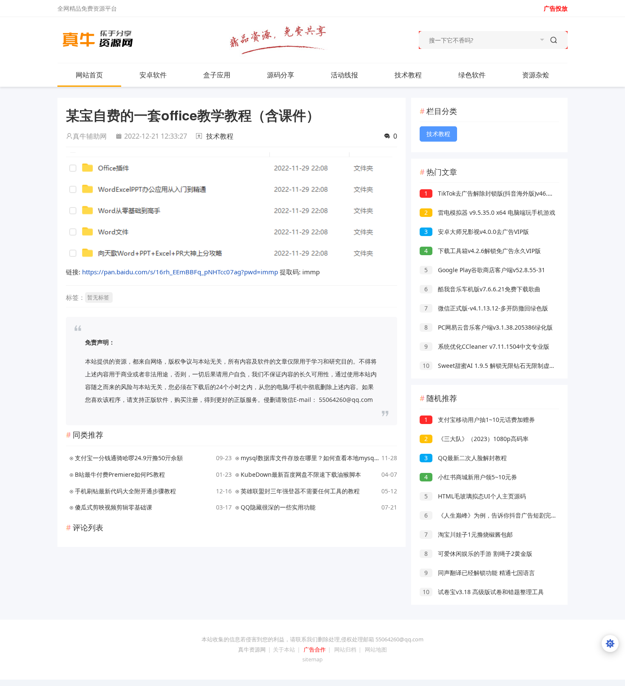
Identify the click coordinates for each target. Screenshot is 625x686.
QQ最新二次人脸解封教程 (465, 458)
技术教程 (408, 75)
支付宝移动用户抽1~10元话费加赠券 (479, 420)
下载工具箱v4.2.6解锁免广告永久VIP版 (482, 251)
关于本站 (284, 649)
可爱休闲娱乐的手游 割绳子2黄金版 (478, 553)
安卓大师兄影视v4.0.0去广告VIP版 (476, 232)
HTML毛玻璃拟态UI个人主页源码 (475, 496)
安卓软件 (153, 75)
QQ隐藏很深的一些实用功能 (278, 507)
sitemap (312, 659)
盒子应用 (216, 75)
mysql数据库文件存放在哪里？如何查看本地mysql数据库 (310, 458)
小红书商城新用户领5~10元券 (470, 477)
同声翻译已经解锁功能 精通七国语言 (479, 573)
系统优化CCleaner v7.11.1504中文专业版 (486, 346)
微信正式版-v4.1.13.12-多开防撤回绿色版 (486, 308)
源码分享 (280, 75)
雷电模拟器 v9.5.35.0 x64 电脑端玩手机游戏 (489, 212)
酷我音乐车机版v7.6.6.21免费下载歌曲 (482, 289)
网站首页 (89, 75)
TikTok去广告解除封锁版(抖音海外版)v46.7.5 (490, 193)
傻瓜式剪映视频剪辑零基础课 (113, 507)
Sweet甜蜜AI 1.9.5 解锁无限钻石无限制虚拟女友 (495, 366)
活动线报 (344, 75)
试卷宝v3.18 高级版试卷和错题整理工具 (483, 592)
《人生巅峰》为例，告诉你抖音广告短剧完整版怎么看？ (505, 515)
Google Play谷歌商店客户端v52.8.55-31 (484, 270)
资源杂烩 (535, 75)
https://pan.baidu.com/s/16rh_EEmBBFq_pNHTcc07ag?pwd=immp (180, 272)
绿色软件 (472, 75)
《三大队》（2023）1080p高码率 (476, 439)
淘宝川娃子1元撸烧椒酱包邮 (468, 534)
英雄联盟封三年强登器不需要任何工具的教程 (300, 491)
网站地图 (376, 649)
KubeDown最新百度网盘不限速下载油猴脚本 (301, 474)
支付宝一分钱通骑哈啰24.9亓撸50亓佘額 (129, 458)
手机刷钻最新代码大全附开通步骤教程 (125, 491)
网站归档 (345, 649)
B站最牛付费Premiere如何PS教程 (120, 474)
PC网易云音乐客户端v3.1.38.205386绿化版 (488, 327)
